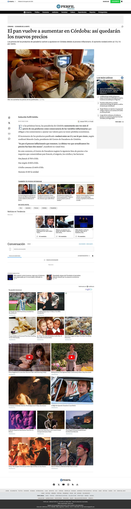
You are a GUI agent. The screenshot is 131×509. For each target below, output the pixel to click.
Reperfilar (67, 490)
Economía (46, 12)
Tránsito (90, 498)
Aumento (28, 208)
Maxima (92, 495)
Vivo (115, 490)
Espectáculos (82, 12)
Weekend (53, 493)
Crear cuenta (89, 243)
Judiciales (55, 12)
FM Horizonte (86, 493)
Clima (46, 490)
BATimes (79, 493)
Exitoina (105, 490)
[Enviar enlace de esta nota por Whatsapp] (9, 128)
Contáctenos (58, 498)
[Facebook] (54, 485)
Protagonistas (102, 12)
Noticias (95, 490)
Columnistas (13, 490)
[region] (51, 265)
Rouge (71, 493)
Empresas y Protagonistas (84, 490)
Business (73, 490)
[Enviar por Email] (9, 133)
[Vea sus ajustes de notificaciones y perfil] (121, 1)
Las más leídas (105, 78)
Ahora (7, 490)
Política (37, 12)
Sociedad (64, 12)
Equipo (71, 498)
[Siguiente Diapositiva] (93, 228)
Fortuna (59, 493)
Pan (21, 208)
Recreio (87, 495)
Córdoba (44, 208)
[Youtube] (63, 484)
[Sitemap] (77, 484)
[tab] (15, 255)
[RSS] (73, 484)
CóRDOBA (10, 26)
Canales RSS (41, 498)
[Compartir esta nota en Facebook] (9, 117)
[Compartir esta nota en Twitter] (9, 123)
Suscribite (115, 1)
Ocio (56, 490)
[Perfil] (65, 481)
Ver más (118, 121)
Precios (36, 208)
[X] (59, 484)
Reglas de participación (81, 498)
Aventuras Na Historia (61, 495)
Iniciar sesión (82, 243)
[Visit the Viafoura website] (90, 286)
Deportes (92, 12)
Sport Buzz (80, 495)
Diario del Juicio (121, 490)
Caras (100, 490)
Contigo (52, 495)
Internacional (40, 490)
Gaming (110, 490)
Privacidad (66, 498)
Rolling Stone (72, 495)
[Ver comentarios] (122, 27)
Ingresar (106, 1)
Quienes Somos (49, 498)
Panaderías (53, 208)
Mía (75, 493)
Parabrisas (66, 493)
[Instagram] (68, 484)
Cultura (72, 12)
